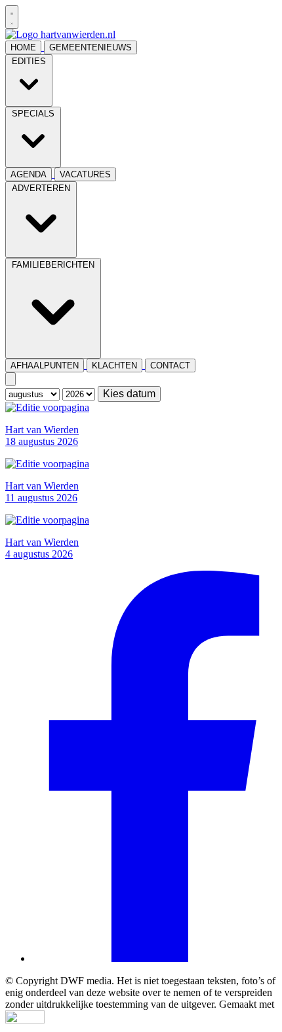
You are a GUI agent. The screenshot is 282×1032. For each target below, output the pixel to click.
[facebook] (154, 958)
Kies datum (129, 393)
